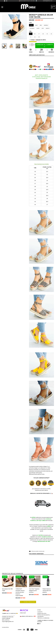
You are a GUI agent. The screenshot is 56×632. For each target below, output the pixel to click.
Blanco (47, 28)
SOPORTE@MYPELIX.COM (47, 0)
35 (30, 33)
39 (47, 33)
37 (38, 33)
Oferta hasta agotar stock (37, 55)
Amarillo (46, 25)
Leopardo (32, 28)
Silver (38, 28)
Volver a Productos (29, 602)
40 (51, 33)
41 (30, 37)
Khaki (36, 25)
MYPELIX (7, 627)
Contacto (39, 611)
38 (43, 33)
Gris (41, 25)
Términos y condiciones (43, 618)
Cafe (43, 28)
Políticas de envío (41, 613)
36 (34, 33)
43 (39, 37)
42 (34, 37)
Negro (31, 25)
